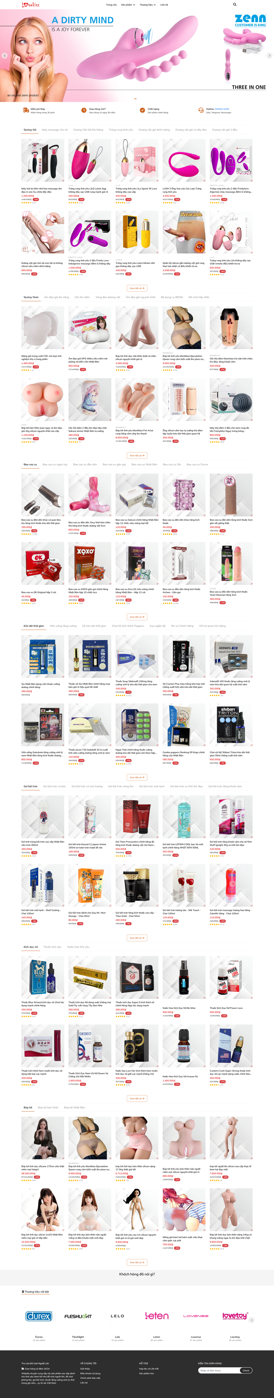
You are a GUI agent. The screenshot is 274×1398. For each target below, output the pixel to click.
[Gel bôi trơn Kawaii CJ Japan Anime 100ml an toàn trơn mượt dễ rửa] (89, 816)
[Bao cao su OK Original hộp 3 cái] (42, 563)
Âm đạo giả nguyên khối (140, 297)
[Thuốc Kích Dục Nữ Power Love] (231, 977)
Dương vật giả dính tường (154, 129)
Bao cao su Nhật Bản (144, 464)
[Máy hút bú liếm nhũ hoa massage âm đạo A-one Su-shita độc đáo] (42, 160)
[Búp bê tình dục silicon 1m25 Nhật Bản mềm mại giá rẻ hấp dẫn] (42, 1209)
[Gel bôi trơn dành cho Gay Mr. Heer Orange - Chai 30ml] (89, 885)
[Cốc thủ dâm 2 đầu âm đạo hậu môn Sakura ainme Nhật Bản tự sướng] (89, 399)
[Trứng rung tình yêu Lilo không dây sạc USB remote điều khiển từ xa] (231, 232)
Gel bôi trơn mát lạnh (152, 786)
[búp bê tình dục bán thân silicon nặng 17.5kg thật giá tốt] (137, 1138)
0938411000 (222, 109)
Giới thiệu (85, 1368)
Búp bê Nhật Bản (74, 1107)
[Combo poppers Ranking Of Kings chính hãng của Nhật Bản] (184, 724)
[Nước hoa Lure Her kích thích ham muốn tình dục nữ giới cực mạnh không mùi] (137, 1046)
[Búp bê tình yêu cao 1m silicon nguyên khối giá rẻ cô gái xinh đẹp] (137, 1209)
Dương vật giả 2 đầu (224, 129)
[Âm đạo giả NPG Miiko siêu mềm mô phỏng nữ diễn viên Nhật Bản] (89, 327)
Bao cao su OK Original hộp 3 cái (38, 592)
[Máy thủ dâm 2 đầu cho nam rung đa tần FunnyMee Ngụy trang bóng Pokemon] (231, 399)
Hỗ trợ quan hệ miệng (212, 625)
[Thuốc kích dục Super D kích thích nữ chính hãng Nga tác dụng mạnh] (137, 977)
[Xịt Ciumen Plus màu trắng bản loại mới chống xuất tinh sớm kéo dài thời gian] (184, 656)
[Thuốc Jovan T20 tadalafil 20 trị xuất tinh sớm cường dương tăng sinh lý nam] (89, 724)
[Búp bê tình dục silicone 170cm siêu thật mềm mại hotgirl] (42, 1138)
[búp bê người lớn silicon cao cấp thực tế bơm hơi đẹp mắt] (231, 1138)
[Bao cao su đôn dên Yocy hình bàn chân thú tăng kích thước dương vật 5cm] (89, 495)
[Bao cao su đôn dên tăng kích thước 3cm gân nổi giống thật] (231, 495)
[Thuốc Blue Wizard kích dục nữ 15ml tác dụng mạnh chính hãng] (42, 977)
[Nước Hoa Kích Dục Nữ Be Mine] (184, 977)
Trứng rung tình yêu (121, 129)
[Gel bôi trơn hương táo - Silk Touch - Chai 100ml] (184, 885)
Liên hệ (83, 1382)
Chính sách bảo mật (90, 1378)
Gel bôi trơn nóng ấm (120, 786)
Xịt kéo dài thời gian (94, 625)
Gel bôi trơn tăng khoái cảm (225, 786)
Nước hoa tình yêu (78, 946)
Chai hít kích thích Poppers (128, 625)
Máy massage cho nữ (55, 129)
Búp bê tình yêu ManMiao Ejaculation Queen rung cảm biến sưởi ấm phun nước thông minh (184, 359)
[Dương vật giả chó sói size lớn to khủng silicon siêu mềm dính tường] (42, 232)
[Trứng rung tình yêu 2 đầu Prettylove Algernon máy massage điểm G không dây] (231, 160)
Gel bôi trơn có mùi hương (87, 786)
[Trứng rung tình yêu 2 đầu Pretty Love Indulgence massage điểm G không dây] (89, 232)
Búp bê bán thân (48, 1107)
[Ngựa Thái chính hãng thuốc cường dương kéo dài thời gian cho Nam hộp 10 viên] (137, 724)
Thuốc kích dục (53, 946)
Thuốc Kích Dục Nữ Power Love (226, 1008)
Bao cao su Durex (197, 464)
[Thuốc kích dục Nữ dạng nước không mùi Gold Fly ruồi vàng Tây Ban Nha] (89, 977)
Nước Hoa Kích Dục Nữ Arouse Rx (180, 1076)
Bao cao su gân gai (114, 464)
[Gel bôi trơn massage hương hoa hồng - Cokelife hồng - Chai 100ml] (231, 885)
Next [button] (269, 55)
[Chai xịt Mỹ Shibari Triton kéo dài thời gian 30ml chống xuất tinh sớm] (231, 724)
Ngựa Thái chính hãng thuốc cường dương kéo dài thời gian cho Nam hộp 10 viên (135, 753)
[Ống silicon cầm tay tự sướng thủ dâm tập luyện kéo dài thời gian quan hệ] (184, 399)
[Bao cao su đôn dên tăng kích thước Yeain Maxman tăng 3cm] (231, 563)
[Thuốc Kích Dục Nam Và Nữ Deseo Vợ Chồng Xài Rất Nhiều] (89, 1046)
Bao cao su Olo (172, 464)
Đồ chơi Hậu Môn (199, 297)
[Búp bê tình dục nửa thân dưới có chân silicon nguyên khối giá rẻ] (137, 327)
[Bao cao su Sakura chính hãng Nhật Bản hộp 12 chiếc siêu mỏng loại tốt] (137, 495)
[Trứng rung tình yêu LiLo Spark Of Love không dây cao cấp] (137, 160)
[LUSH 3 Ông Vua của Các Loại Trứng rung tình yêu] (184, 160)
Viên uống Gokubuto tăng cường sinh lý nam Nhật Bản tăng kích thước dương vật (42, 755)
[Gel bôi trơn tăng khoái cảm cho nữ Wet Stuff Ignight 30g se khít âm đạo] (231, 816)
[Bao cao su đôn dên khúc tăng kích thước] (184, 495)
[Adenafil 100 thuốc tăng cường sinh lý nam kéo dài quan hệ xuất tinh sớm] (231, 656)
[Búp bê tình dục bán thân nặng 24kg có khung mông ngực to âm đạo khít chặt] (231, 1209)
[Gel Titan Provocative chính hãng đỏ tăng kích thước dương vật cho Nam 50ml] (137, 816)
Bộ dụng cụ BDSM (172, 297)
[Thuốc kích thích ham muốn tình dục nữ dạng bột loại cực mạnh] (42, 1046)
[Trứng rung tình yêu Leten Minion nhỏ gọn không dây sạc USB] (137, 232)
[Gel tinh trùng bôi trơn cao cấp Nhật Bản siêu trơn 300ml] (42, 816)
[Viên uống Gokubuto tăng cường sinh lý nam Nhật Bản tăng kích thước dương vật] (42, 724)
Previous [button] (4, 55)
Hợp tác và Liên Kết (149, 1368)
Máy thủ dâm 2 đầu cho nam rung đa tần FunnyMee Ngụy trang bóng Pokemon (229, 431)
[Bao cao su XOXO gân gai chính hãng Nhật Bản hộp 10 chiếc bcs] (89, 563)
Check (246, 1370)
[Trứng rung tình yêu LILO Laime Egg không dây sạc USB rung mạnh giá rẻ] (89, 160)
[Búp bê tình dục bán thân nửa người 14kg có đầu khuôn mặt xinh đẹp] (89, 1209)
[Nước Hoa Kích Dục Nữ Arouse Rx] (184, 1046)
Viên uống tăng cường (63, 625)
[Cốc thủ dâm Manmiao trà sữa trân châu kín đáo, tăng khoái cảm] (231, 327)
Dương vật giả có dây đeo (191, 129)
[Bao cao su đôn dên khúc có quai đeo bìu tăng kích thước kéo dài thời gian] (42, 495)
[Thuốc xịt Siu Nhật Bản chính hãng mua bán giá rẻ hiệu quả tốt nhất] (89, 656)
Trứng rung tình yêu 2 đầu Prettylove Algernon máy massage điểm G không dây (230, 191)
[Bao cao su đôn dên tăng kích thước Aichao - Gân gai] (184, 563)
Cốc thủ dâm (82, 297)
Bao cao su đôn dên (85, 464)
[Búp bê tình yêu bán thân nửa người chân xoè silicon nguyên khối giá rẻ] (184, 1138)
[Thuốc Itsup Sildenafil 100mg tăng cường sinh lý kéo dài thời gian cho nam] (137, 656)
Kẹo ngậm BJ (157, 625)
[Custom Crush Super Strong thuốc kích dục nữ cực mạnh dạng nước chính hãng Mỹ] (231, 1046)
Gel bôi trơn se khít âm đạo (186, 786)
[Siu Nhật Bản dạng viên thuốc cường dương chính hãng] (42, 656)
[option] (137, 55)
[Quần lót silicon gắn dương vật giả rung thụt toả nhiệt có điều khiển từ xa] (184, 232)
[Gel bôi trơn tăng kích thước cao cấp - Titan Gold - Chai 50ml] (137, 885)
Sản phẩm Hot (146, 1373)
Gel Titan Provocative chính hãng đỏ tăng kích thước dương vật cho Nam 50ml (135, 845)
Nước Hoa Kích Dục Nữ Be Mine (179, 1008)
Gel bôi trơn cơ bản (54, 786)
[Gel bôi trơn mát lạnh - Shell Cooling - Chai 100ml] (42, 885)
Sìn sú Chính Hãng (182, 625)
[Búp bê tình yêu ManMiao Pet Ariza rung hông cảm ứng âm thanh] (137, 399)
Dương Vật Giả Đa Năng (88, 129)
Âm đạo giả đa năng (56, 297)
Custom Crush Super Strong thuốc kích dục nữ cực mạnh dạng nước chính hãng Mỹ (230, 1074)
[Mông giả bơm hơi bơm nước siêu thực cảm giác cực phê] (184, 1209)
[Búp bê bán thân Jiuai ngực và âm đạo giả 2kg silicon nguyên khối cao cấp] (42, 399)
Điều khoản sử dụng (90, 1373)
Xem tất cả (136, 288)
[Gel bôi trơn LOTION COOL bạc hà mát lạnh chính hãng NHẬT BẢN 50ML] (184, 816)
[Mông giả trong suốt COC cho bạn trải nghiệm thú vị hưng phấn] (42, 327)
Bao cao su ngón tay (55, 464)
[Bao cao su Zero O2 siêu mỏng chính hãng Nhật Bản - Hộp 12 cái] (137, 563)
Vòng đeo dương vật (108, 297)
